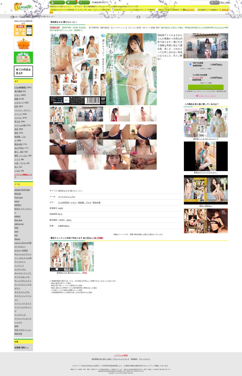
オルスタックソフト (23, 273)
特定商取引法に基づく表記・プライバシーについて (110, 359)
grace (16, 201)
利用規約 (134, 359)
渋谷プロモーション (23, 329)
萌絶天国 (18, 333)
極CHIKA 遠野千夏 (206, 239)
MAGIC (17, 216)
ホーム (14, 16)
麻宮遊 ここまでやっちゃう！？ (205, 138)
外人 (16, 166)
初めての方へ (190, 9)
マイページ (59, 3)
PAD (16, 227)
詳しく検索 (225, 2)
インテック (19, 265)
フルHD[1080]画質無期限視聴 (199, 77)
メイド (17, 159)
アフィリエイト (144, 359)
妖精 (16, 326)
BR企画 (17, 193)
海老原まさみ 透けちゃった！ (69, 272)
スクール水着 (20, 125)
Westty (17, 239)
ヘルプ (86, 3)
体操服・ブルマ (84, 202)
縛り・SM (18, 151)
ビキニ (17, 95)
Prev (53, 69)
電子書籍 (18, 91)
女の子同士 (19, 148)
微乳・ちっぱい (21, 155)
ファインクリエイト (23, 303)
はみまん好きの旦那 (23, 242)
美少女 (17, 121)
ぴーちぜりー (20, 246)
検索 (216, 3)
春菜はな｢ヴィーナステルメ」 (206, 172)
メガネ (17, 170)
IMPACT (17, 205)
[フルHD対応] (24, 16)
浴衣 (16, 129)
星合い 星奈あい (205, 205)
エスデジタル (20, 269)
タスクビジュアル (22, 292)
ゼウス (17, 288)
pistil (16, 231)
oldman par (19, 223)
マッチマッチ (20, 314)
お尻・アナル (20, 163)
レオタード (19, 102)
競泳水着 (18, 144)
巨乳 (16, 106)
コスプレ (18, 117)
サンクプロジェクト (23, 280)
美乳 (16, 132)
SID (16, 235)
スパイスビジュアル (23, 284)
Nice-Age (18, 220)
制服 (16, 98)
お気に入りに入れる (207, 95)
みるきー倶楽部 (21, 250)
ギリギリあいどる (22, 276)
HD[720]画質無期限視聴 (198, 64)
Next (153, 69)
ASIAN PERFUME (22, 189)
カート (73, 3)
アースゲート (20, 261)
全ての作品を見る (23, 71)
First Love (18, 197)
